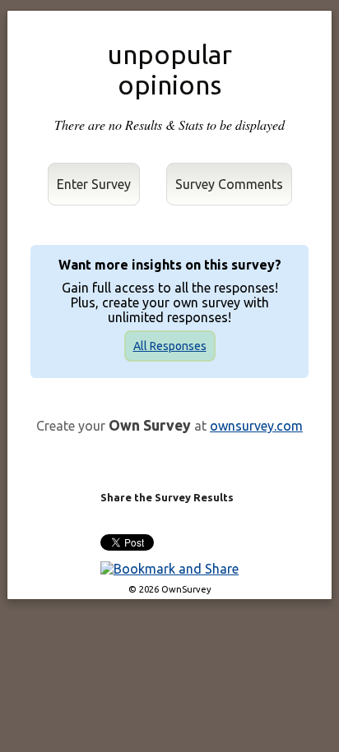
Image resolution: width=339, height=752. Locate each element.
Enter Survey (94, 184)
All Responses (170, 346)
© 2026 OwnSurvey (169, 589)
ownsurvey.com (256, 425)
